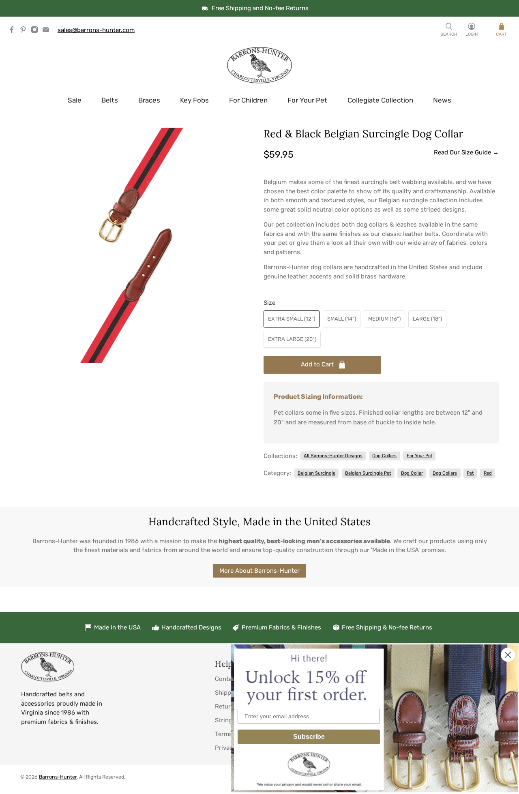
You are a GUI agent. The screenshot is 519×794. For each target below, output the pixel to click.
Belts (109, 100)
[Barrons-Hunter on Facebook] (13, 31)
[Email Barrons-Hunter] (48, 31)
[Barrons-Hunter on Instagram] (36, 31)
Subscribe (309, 736)
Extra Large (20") (292, 339)
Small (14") (341, 319)
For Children (248, 100)
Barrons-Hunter (58, 777)
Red (488, 473)
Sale (74, 100)
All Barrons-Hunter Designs (333, 455)
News (442, 100)
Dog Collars (384, 455)
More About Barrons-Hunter (259, 570)
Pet (470, 473)
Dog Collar (412, 473)
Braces (149, 100)
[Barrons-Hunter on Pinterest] (25, 31)
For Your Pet (307, 100)
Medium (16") (384, 319)
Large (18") (427, 319)
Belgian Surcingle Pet (368, 473)
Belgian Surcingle (316, 473)
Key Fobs (194, 100)
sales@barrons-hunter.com (96, 30)
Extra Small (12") (291, 319)
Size (269, 302)
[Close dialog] (508, 655)
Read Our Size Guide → (466, 152)
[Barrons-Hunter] (259, 65)
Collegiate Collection (380, 100)
